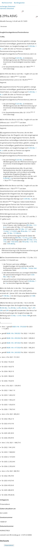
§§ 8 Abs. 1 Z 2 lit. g (22, 238)
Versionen (3, 26)
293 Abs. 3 (13, 308)
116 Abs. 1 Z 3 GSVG (10, 231)
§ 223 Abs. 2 (20, 58)
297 (34, 308)
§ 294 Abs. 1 (32, 281)
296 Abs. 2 (24, 308)
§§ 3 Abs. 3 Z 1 (23, 229)
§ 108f (33, 296)
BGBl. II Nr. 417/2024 (14, 348)
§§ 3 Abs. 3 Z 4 (32, 240)
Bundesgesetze (19, 3)
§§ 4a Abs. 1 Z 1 (26, 231)
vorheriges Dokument (7, 6)
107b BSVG (10, 244)
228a (5, 240)
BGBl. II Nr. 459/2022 (14, 338)
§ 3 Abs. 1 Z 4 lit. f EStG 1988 (20, 316)
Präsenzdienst (9, 545)
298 (1, 310)
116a (5, 242)
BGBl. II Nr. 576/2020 (19, 327)
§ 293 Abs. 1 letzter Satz (29, 268)
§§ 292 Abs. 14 (5, 308)
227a (30, 238)
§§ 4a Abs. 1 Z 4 (27, 242)
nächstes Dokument (7, 8)
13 (11, 277)
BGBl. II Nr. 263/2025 (14, 352)
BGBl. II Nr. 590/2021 (14, 333)
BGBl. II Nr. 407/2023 (14, 343)
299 (7, 310)
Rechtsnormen (7, 3)
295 (19, 308)
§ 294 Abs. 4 (7, 178)
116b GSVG (14, 242)
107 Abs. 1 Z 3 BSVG (13, 233)
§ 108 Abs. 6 (7, 296)
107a (35, 242)
